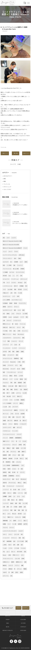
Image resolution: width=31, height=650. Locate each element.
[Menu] (28, 3)
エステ (8, 237)
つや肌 (19, 361)
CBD (21, 275)
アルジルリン (5, 382)
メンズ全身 (16, 399)
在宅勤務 (21, 286)
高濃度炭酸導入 (18, 437)
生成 (14, 541)
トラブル (10, 548)
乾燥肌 (23, 368)
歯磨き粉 (16, 420)
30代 (4, 396)
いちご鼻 (5, 406)
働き (23, 537)
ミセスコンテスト (16, 337)
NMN (23, 361)
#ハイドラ (13, 164)
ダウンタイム (13, 451)
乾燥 (13, 351)
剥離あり (8, 448)
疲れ (14, 330)
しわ (14, 496)
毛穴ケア (16, 286)
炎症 (19, 489)
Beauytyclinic (13, 361)
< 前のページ (5, 153)
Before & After (6, 368)
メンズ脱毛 (9, 265)
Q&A (15, 258)
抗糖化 (22, 351)
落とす (10, 544)
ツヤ (10, 520)
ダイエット (16, 306)
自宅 (14, 544)
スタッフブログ (7, 189)
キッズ (8, 282)
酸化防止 (5, 565)
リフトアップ (5, 344)
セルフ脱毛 (25, 313)
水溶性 (22, 558)
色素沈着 (10, 458)
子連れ (19, 258)
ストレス (5, 417)
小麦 (4, 506)
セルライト (10, 306)
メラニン (14, 455)
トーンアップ (5, 489)
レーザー (23, 489)
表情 (23, 510)
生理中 (10, 496)
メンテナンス (5, 510)
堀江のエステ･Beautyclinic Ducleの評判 (11, 244)
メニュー (5, 251)
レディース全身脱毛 (7, 403)
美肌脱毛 (22, 399)
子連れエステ (5, 292)
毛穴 (26, 286)
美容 (17, 355)
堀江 (4, 237)
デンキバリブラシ (22, 303)
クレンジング (5, 361)
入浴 (21, 389)
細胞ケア (23, 451)
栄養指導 (11, 437)
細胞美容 (5, 455)
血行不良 (25, 524)
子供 (4, 282)
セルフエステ (5, 261)
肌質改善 (20, 382)
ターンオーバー (11, 355)
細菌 (22, 565)
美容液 (10, 303)
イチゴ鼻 (16, 458)
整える (12, 499)
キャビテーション (6, 296)
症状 (25, 551)
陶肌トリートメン (22, 386)
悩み (4, 448)
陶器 (9, 341)
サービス (25, 248)
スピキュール (18, 517)
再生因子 (25, 389)
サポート (5, 534)
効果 (24, 382)
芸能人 (4, 355)
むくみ (19, 310)
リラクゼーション (6, 430)
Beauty (14, 334)
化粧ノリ (25, 520)
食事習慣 (20, 524)
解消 (23, 310)
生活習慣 (22, 413)
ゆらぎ (18, 368)
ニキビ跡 (21, 375)
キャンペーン (25, 330)
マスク (4, 289)
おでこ (9, 513)
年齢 (19, 510)
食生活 (11, 503)
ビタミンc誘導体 (6, 299)
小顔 (9, 406)
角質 (4, 372)
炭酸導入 (16, 410)
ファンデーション (15, 279)
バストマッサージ (6, 444)
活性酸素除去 (11, 475)
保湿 (9, 351)
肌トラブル (10, 420)
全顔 (26, 458)
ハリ (20, 441)
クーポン (25, 289)
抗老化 (4, 365)
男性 (8, 389)
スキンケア (9, 320)
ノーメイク (5, 399)
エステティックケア (7, 427)
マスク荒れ (5, 330)
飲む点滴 (8, 396)
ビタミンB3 (16, 534)
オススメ (19, 327)
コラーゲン (22, 472)
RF (26, 410)
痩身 (5, 181)
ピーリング (20, 372)
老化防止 (5, 472)
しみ (24, 513)
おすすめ (5, 351)
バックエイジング (19, 486)
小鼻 (4, 320)
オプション (19, 568)
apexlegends (16, 317)
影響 (9, 455)
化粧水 (9, 468)
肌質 (13, 448)
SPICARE (5, 275)
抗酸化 (17, 351)
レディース (15, 403)
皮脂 (13, 417)
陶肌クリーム (10, 517)
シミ (13, 275)
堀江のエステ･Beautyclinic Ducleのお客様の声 (12, 248)
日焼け (4, 468)
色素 (19, 455)
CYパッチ (21, 341)
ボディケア (19, 427)
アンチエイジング (10, 486)
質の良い (16, 389)
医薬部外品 (16, 358)
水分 (4, 313)
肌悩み (11, 375)
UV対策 (15, 506)
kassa (10, 275)
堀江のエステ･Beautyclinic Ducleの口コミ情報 (12, 241)
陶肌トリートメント (7, 334)
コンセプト (13, 237)
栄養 (8, 506)
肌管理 (20, 506)
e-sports (10, 317)
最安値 (4, 306)
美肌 (15, 289)
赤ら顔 (14, 489)
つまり (22, 465)
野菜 (20, 503)
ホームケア (13, 368)
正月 (25, 282)
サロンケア (18, 417)
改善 (15, 382)
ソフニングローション (11, 372)
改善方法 (21, 499)
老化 (22, 468)
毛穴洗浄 (20, 289)
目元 (25, 379)
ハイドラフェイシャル (7, 286)
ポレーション (5, 413)
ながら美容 (10, 289)
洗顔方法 (5, 482)
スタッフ (10, 251)
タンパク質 (25, 503)
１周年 (18, 330)
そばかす (5, 572)
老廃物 (4, 524)
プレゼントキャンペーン (8, 558)
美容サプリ (19, 396)
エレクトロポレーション (17, 299)
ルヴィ (16, 365)
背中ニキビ (5, 379)
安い (11, 261)
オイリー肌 (23, 448)
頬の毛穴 (20, 513)
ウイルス (5, 568)
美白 (23, 327)
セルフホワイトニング (7, 310)
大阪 (14, 265)
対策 (11, 510)
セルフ (21, 261)
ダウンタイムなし (12, 482)
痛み (8, 451)
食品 (13, 479)
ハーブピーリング (17, 320)
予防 (11, 382)
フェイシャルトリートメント (9, 434)
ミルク (23, 496)
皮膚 (18, 544)
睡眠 (11, 389)
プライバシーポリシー (7, 258)
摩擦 (26, 541)
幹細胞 (24, 517)
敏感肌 (17, 448)
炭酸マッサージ (6, 441)
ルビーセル (12, 272)
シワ (11, 344)
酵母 (9, 417)
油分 (22, 544)
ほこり (8, 551)
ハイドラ (22, 317)
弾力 (22, 534)
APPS (18, 296)
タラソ (22, 555)
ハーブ (11, 379)
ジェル (4, 499)
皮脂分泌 (10, 568)
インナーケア (5, 503)
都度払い (21, 403)
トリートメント (22, 348)
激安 (15, 310)
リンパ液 (14, 524)
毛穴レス (21, 458)
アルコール (5, 527)
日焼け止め (5, 327)
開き (24, 417)
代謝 (20, 537)
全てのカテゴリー (8, 176)
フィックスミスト (6, 348)
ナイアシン (17, 565)
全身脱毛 (5, 317)
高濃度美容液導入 (15, 465)
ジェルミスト (14, 341)
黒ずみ (15, 375)
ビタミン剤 (17, 558)
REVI (11, 330)
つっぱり (5, 548)
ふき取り (5, 544)
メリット (20, 520)
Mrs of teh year (21, 334)
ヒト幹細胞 (5, 272)
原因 (16, 386)
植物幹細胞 (5, 520)
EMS (15, 292)
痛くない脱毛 (16, 268)
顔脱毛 (14, 520)
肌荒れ (8, 313)
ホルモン (18, 475)
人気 (11, 292)
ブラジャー (14, 444)
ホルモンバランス (6, 479)
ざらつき (17, 413)
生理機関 (5, 496)
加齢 (15, 510)
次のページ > (26, 153)
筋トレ (4, 513)
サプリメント (14, 537)
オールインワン (6, 279)
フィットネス (15, 430)
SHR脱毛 (22, 268)
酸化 (9, 472)
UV (11, 506)
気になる (14, 513)
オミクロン (13, 282)
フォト (4, 517)
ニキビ (12, 313)
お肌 (25, 506)
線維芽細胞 (9, 541)
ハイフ (13, 296)
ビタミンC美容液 (6, 465)
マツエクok (23, 548)
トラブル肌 (16, 548)
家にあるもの (23, 479)
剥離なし (5, 386)
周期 (9, 499)
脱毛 (5, 178)
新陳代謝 (5, 458)
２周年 (9, 555)
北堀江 (26, 261)
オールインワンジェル (7, 358)
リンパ (9, 524)
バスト (12, 441)
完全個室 (16, 261)
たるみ (15, 344)
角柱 (27, 317)
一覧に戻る (15, 153)
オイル (18, 496)
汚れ (4, 551)
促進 (23, 455)
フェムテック (20, 265)
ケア (17, 275)
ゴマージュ (5, 375)
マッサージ (22, 410)
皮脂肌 (4, 420)
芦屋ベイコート (16, 555)
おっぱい (24, 441)
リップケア (14, 348)
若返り (24, 482)
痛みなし (19, 482)
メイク (11, 399)
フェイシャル (3, 147)
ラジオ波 (20, 292)
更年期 (20, 444)
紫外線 (21, 379)
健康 (14, 427)
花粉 (21, 358)
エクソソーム (5, 575)
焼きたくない (12, 327)
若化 (4, 486)
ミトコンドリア (6, 537)
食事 (16, 503)
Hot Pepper (20, 282)
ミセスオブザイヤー (7, 337)
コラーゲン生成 (20, 541)
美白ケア (24, 420)
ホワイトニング (7, 186)
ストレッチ (5, 437)
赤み (4, 451)
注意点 (16, 572)
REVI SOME (19, 551)
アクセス (16, 251)
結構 (12, 572)
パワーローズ (10, 365)
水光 (11, 575)
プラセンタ (18, 313)
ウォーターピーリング (7, 410)
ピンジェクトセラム (20, 272)
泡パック (13, 551)
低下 (4, 541)
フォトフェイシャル (7, 268)
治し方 (17, 479)
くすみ (11, 413)
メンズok (16, 379)
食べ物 (13, 472)
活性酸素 (5, 475)
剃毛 (24, 444)
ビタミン (10, 534)
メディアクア (15, 406)
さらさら (14, 468)
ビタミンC (11, 565)
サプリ (13, 396)
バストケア (19, 434)
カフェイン (12, 527)
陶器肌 (25, 568)
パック (4, 341)
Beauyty (4, 555)
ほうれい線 (11, 386)
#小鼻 (19, 164)
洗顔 (21, 365)
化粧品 (21, 572)
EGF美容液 (5, 303)
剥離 (4, 389)
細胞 (19, 451)
